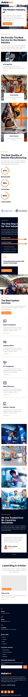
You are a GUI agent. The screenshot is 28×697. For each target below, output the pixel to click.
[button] (6, 270)
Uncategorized (6, 589)
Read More (5, 70)
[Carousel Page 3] (15, 554)
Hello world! (5, 593)
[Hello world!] (14, 583)
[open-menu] (14, 2)
